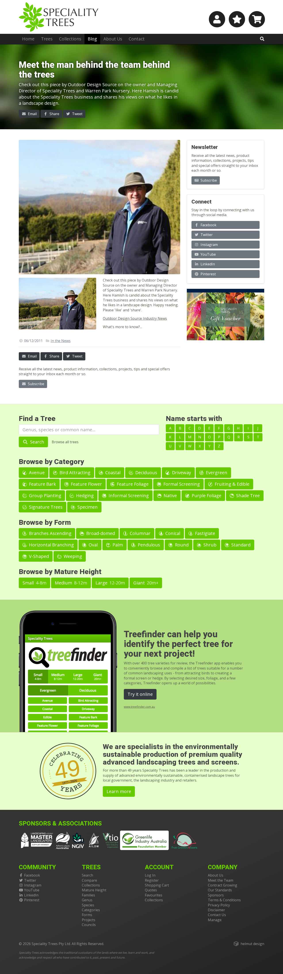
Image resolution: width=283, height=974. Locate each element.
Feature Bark (42, 484)
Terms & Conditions (224, 900)
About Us (112, 39)
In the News (61, 340)
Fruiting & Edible (231, 484)
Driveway (181, 473)
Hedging (84, 495)
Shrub (209, 545)
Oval (93, 545)
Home (28, 39)
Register (152, 880)
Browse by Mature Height (60, 572)
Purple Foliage (206, 495)
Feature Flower (86, 484)
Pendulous (148, 545)
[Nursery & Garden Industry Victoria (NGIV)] (78, 840)
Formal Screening (181, 484)
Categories (91, 909)
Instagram (209, 244)
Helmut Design (252, 943)
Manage (215, 919)
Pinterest (208, 274)
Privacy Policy (219, 905)
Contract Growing (222, 885)
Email (32, 113)
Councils (89, 924)
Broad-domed (100, 533)
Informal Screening (128, 495)
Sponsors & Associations (60, 823)
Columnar (140, 533)
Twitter (206, 234)
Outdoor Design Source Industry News (135, 318)
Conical (172, 533)
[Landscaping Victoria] (37, 840)
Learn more (119, 791)
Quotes (151, 890)
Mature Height (94, 890)
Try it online (140, 694)
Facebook (208, 225)
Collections (70, 39)
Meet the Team (220, 880)
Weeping (72, 556)
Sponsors (216, 895)
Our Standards (220, 890)
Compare (89, 880)
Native (170, 495)
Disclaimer (216, 909)
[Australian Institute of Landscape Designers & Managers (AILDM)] (94, 840)
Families (88, 895)
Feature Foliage (132, 484)
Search (36, 442)
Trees (46, 39)
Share (54, 113)
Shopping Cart (157, 885)
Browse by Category (51, 462)
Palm (117, 545)
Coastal (112, 473)
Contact (137, 39)
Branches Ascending (49, 533)
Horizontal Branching (51, 545)
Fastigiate (204, 533)
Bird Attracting (74, 473)
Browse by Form (45, 522)
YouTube (208, 254)
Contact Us (217, 914)
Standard (240, 545)
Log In (150, 875)
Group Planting (44, 495)
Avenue (36, 473)
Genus (87, 900)
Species (88, 905)
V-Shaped (38, 556)
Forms (87, 914)
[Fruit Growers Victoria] (184, 840)
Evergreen (216, 473)
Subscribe (35, 383)
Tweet (76, 113)
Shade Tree (247, 495)
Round (181, 545)
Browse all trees (65, 441)
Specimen (87, 507)
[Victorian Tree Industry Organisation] (110, 840)
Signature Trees (45, 507)
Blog (92, 39)
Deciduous (145, 473)
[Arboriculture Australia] (63, 840)
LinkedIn (207, 264)
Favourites (153, 895)
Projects (88, 919)
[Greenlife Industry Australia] (144, 840)
